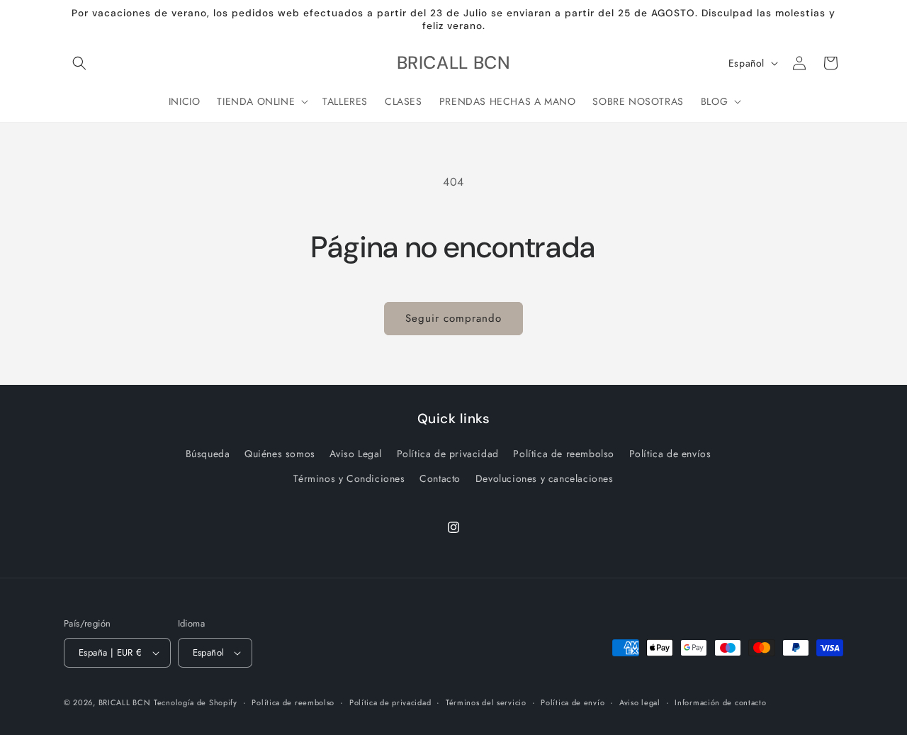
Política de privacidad (448, 454)
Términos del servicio (486, 702)
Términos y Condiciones (349, 478)
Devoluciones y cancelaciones (544, 478)
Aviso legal (639, 702)
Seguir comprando (453, 318)
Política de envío (572, 702)
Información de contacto (720, 702)
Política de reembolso (563, 454)
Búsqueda (208, 454)
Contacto (440, 478)
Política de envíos (670, 454)
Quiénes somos (279, 454)
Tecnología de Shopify (195, 702)
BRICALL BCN (124, 702)
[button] (79, 63)
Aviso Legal (355, 454)
